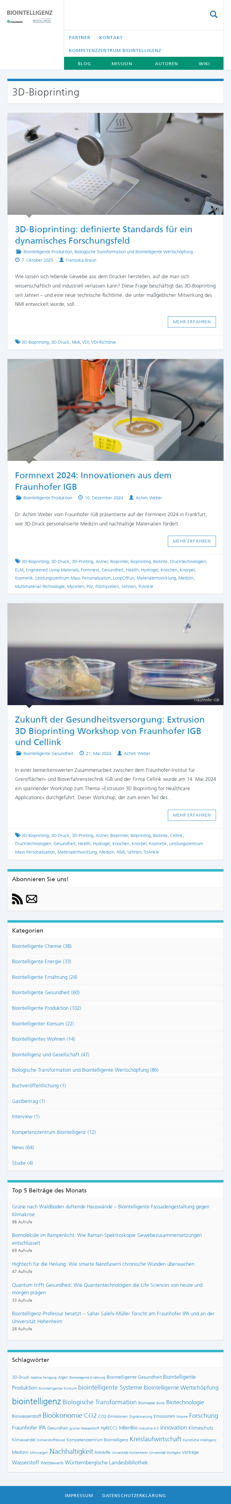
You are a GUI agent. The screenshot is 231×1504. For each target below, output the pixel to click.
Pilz (90, 586)
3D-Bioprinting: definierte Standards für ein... (110, 121)
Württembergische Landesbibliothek (106, 1463)
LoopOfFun (123, 578)
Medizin (185, 578)
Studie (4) (22, 1163)
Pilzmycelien (107, 586)
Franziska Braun (81, 260)
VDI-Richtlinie (103, 342)
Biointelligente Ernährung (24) (44, 977)
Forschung (203, 1415)
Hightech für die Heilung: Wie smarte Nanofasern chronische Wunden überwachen (103, 1264)
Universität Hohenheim (130, 1453)
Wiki (204, 63)
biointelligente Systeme (110, 1387)
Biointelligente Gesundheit (48, 753)
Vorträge (190, 1452)
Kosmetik (24, 578)
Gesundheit (113, 570)
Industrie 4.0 (149, 1428)
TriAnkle (145, 586)
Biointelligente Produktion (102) (46, 1008)
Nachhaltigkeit (71, 1451)
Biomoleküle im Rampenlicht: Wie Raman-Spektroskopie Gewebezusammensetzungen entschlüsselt (107, 1239)
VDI (85, 342)
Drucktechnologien (188, 561)
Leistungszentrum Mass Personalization (73, 578)
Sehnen (128, 586)
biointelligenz (36, 1401)
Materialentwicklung (156, 578)
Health (132, 570)
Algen (63, 1377)
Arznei (102, 561)
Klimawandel (23, 1439)
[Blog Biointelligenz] (31, 17)
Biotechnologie (185, 1402)
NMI (76, 342)
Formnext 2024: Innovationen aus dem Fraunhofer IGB (110, 367)
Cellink (176, 835)
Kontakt (111, 37)
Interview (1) (26, 1116)
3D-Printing (82, 561)
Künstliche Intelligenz (199, 1440)
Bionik (160, 1403)
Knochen (169, 570)
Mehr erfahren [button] (192, 321)
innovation (173, 1427)
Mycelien (75, 586)
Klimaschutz (201, 1428)
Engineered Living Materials (52, 570)
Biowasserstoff (26, 1416)
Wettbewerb (52, 1462)
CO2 (90, 1415)
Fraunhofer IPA (29, 1427)
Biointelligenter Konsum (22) (43, 1024)
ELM (19, 570)
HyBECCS (109, 1428)
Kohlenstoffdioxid (51, 1440)
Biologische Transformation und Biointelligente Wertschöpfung (134, 251)
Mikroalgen (39, 1453)
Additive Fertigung (44, 1378)
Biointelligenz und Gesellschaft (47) (50, 1055)
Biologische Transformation (100, 1402)
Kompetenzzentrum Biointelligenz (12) (54, 1132)
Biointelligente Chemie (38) (42, 946)
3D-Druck (60, 342)
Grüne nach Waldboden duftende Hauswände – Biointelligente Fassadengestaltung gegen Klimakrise (110, 1210)
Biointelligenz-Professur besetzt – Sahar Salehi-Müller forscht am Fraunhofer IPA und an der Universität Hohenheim (113, 1317)
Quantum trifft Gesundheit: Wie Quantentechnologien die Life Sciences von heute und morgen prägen (107, 1289)
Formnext (90, 570)
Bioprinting (141, 561)
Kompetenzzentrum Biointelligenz (115, 50)
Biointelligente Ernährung (87, 1378)
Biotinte (160, 561)
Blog (84, 63)
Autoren (166, 63)
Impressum (79, 1495)
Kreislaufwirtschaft (155, 1439)
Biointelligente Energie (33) (41, 961)
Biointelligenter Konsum (58, 1388)
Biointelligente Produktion (47, 251)
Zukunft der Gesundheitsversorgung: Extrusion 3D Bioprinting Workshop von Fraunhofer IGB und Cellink (110, 730)
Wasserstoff (25, 1463)
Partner (80, 37)
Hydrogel (149, 570)
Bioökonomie (62, 1415)
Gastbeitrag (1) (28, 1101)
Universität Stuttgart (164, 1453)
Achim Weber (149, 498)
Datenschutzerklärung (134, 1495)
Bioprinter (119, 561)
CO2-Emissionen (113, 1416)
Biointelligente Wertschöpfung (181, 1387)
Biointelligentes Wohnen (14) (43, 1039)
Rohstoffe (102, 1452)
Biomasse (146, 1402)
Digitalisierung (140, 1416)
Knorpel (187, 570)
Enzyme (182, 1417)
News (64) (23, 1147)
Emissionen (164, 1416)
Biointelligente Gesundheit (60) (46, 992)
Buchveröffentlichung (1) (39, 1085)
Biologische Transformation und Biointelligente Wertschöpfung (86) (85, 1070)
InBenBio (128, 1428)
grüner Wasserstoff (84, 1428)
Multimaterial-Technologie (40, 586)
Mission (122, 63)
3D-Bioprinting (35, 342)
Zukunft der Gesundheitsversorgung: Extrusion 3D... (110, 611)
